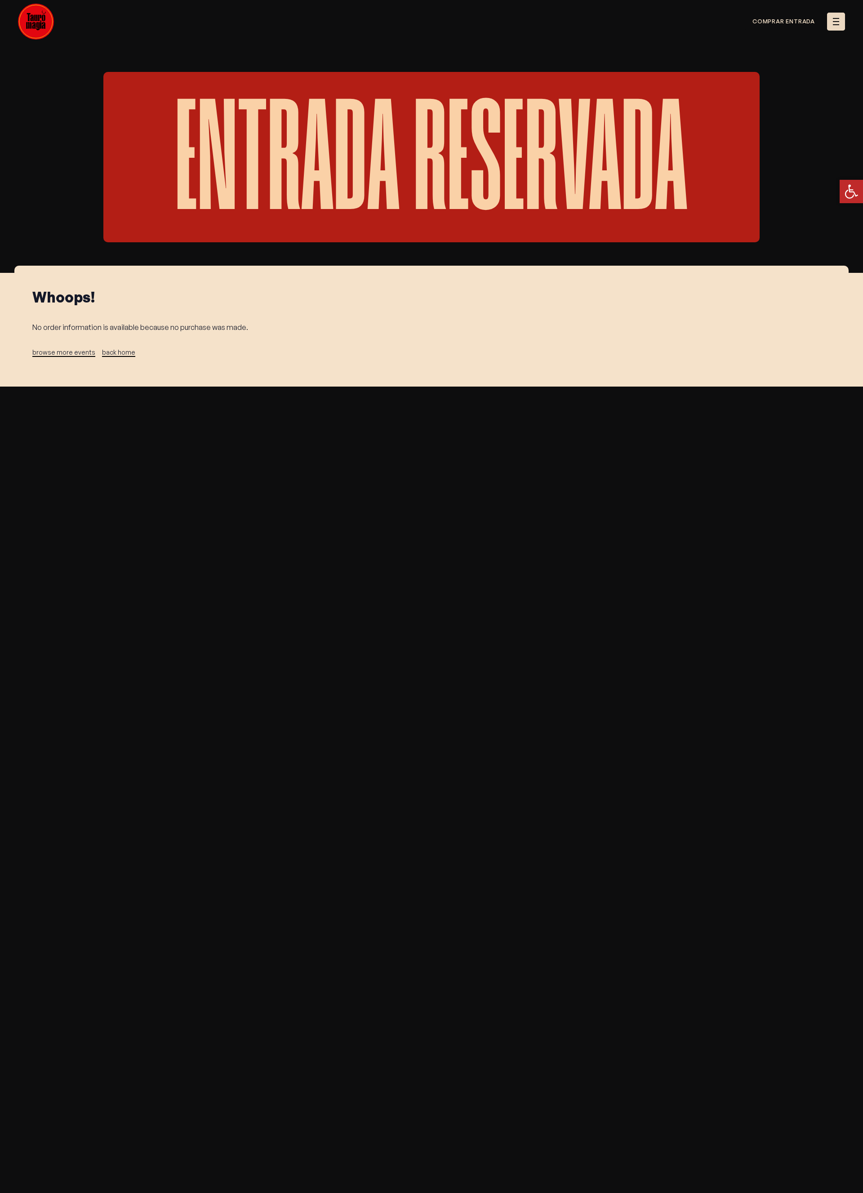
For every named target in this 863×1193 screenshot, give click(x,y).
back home (118, 352)
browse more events (63, 352)
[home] (36, 22)
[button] (851, 191)
